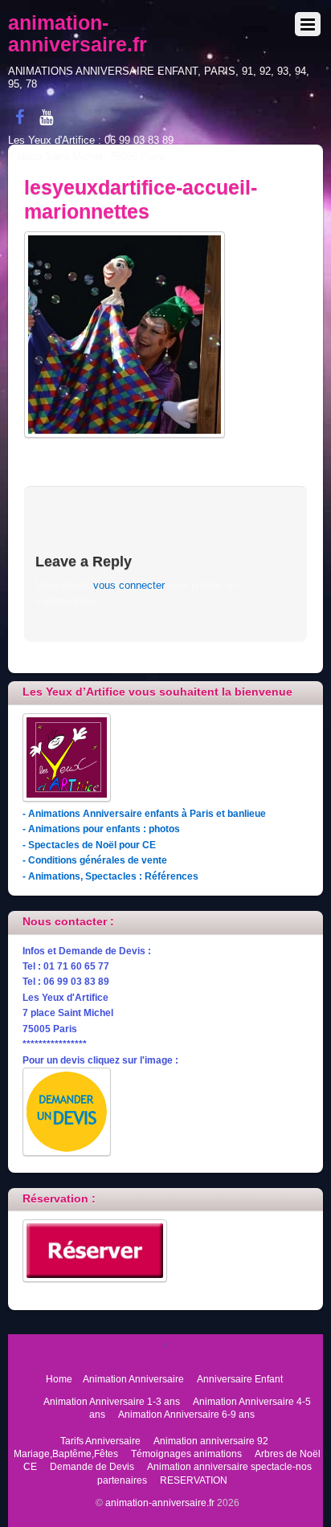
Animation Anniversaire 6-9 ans (186, 1414)
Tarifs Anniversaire (100, 1440)
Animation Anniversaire (133, 1379)
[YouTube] (46, 117)
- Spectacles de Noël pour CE (89, 844)
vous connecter (129, 585)
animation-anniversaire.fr (160, 1502)
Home (59, 1379)
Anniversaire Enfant (240, 1379)
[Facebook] (19, 117)
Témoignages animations (186, 1453)
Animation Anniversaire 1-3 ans (111, 1401)
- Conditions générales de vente (94, 860)
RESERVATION (193, 1480)
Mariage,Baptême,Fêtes (66, 1453)
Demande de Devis (92, 1466)
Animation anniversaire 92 (210, 1440)
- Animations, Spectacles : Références (110, 876)
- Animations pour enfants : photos (101, 828)
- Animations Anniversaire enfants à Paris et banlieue (144, 813)
